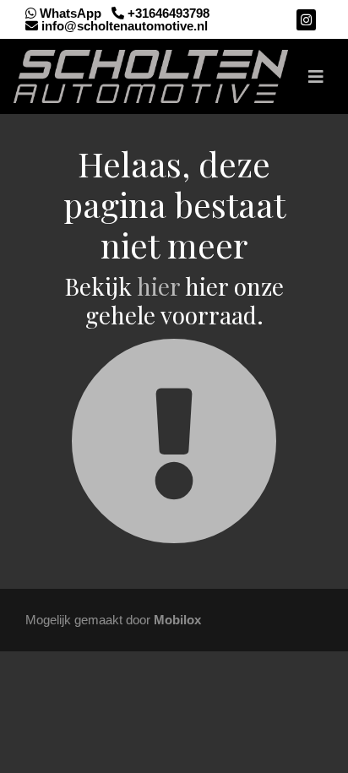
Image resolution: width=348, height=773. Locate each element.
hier (158, 286)
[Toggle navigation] (315, 77)
